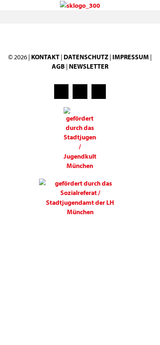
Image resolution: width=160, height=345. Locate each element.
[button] (80, 17)
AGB (58, 66)
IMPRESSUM (130, 57)
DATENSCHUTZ (87, 57)
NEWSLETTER (88, 66)
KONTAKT (45, 57)
